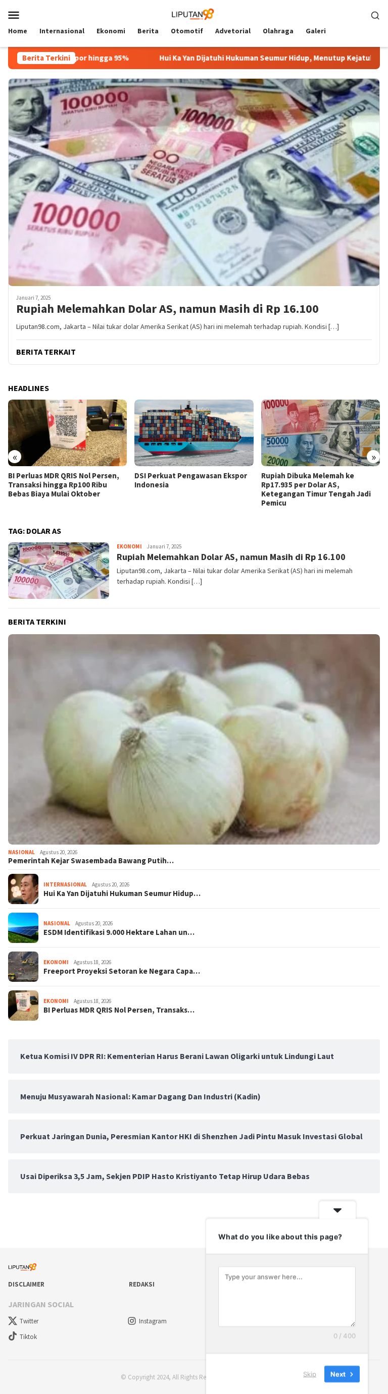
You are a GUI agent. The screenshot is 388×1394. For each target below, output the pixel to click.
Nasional (21, 852)
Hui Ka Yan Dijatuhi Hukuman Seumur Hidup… (122, 893)
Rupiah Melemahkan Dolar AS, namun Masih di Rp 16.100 (167, 309)
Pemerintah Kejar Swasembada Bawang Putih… (91, 860)
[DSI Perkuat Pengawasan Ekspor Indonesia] (193, 433)
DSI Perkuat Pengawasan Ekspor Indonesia (190, 480)
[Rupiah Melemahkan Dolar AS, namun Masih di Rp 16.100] (194, 182)
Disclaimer (26, 1284)
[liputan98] (194, 13)
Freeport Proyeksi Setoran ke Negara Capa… (121, 971)
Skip (309, 1373)
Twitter (29, 1321)
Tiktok (28, 1336)
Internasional (65, 884)
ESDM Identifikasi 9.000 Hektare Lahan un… (119, 932)
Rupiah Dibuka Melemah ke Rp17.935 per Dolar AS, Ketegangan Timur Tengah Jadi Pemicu (316, 489)
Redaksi (142, 1284)
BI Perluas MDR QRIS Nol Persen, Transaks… (119, 1010)
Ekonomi (129, 546)
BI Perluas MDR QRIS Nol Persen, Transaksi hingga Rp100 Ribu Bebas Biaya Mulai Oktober (63, 484)
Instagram (153, 1321)
